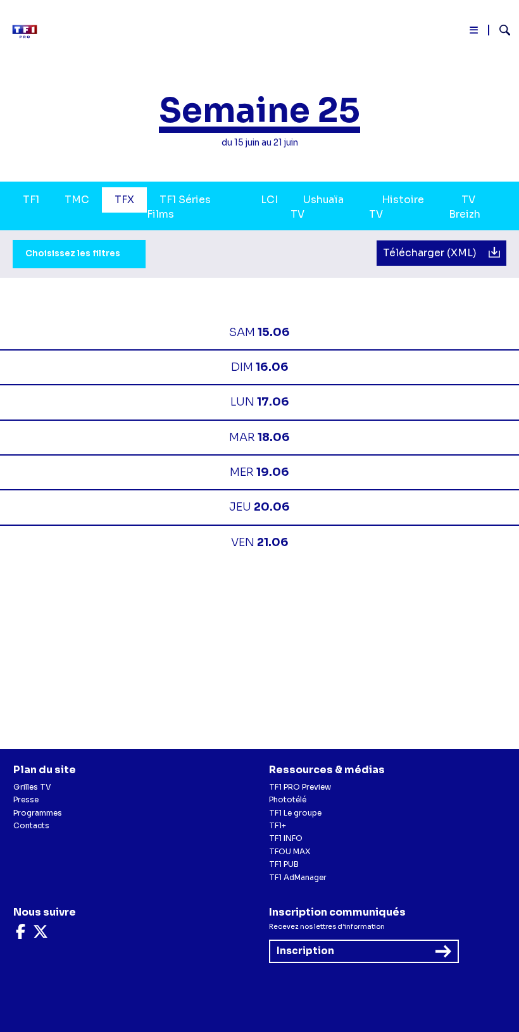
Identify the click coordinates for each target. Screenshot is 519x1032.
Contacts (31, 825)
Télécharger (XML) (431, 253)
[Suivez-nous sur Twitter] (40, 934)
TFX (124, 200)
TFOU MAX (289, 851)
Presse (26, 799)
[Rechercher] (499, 31)
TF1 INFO (286, 838)
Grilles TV (32, 787)
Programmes (37, 813)
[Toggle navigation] (474, 32)
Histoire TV (396, 207)
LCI (269, 200)
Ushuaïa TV (317, 207)
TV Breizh (464, 207)
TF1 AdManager (298, 877)
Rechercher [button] (499, 30)
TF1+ (277, 825)
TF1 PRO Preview (300, 787)
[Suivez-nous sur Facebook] (20, 934)
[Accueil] (28, 31)
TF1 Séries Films (179, 207)
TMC (77, 200)
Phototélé (287, 799)
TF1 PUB (284, 864)
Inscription (305, 951)
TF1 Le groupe (295, 813)
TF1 (31, 200)
